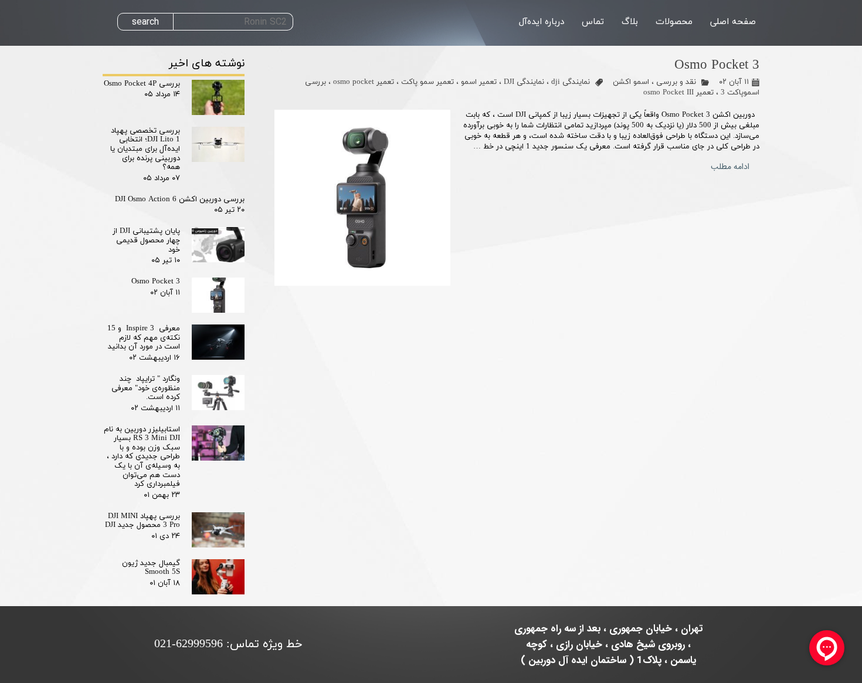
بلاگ (630, 22)
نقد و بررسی (676, 82)
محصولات (674, 22)
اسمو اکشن (631, 82)
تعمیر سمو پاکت (427, 82)
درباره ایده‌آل (541, 22)
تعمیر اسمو (479, 82)
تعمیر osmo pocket (363, 82)
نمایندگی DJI (524, 82)
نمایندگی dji (570, 82)
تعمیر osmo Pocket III (678, 92)
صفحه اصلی (733, 22)
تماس (593, 22)
